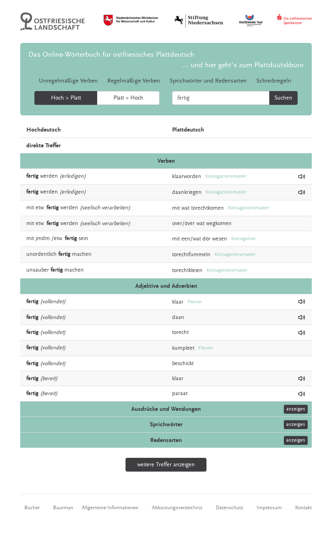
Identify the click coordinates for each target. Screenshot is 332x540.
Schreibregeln (273, 80)
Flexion (194, 301)
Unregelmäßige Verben (68, 80)
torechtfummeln (191, 254)
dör (206, 239)
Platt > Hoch (128, 98)
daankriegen (187, 192)
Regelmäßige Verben (133, 80)
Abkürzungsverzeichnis (177, 507)
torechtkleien (187, 270)
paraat (179, 393)
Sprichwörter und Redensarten (208, 80)
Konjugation (243, 238)
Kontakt (303, 507)
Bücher (32, 507)
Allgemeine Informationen (110, 507)
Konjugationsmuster (225, 176)
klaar (177, 301)
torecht (180, 332)
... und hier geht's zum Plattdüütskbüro (243, 65)
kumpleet (183, 347)
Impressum (269, 507)
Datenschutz (229, 507)
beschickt (183, 363)
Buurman (63, 507)
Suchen (283, 98)
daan (178, 317)
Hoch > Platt (66, 98)
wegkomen (219, 223)
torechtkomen (207, 208)
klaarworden (186, 176)
